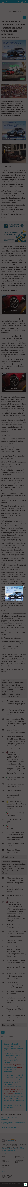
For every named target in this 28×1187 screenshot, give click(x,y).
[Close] (23, 586)
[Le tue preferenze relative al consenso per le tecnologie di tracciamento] (25, 1184)
